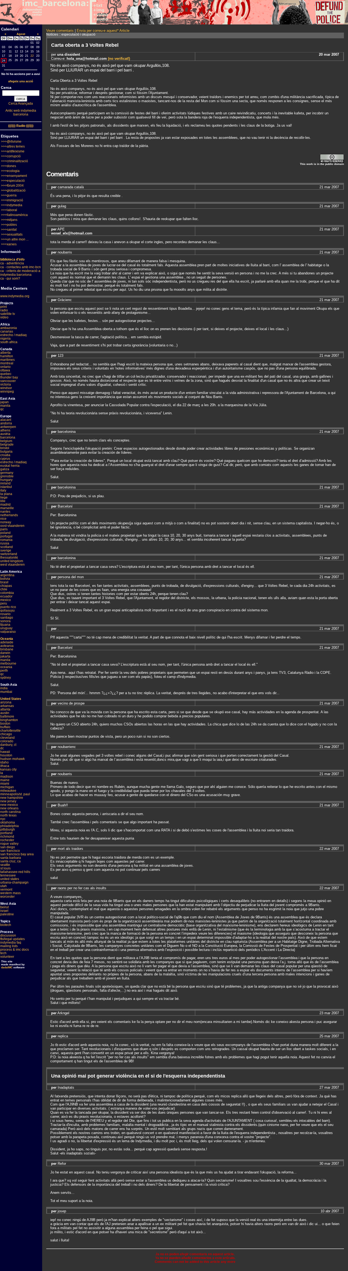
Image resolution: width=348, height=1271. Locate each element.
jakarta (5, 656)
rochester (7, 840)
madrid (5, 504)
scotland (6, 547)
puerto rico (8, 607)
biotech (5, 925)
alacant (5, 420)
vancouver (8, 381)
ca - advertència (12, 263)
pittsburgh (7, 829)
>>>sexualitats (12, 234)
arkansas (7, 706)
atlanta (5, 709)
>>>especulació (13, 181)
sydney (5, 678)
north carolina (10, 812)
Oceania (6, 639)
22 (32, 55)
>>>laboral (9, 210)
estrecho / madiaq (13, 335)
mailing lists (9, 946)
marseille (7, 508)
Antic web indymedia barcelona (20, 112)
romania (6, 540)
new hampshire (11, 798)
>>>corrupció (11, 156)
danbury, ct (8, 745)
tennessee (8, 875)
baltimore (7, 716)
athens (5, 430)
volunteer (7, 957)
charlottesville (10, 730)
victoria (5, 384)
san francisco (10, 851)
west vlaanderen (12, 564)
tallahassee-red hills (15, 872)
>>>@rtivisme (11, 141)
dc (2, 748)
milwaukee (8, 791)
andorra (6, 423)
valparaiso (8, 632)
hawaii (5, 752)
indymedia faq (10, 942)
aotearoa (7, 646)
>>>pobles (9, 225)
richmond (7, 836)
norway (5, 522)
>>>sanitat (9, 229)
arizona (5, 702)
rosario (5, 614)
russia (4, 543)
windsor (6, 388)
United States (10, 699)
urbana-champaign (14, 882)
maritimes (7, 360)
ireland (5, 483)
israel (4, 911)
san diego (7, 847)
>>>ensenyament (14, 176)
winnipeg (7, 391)
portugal (6, 536)
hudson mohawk (12, 759)
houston (6, 755)
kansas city (8, 769)
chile (3, 589)
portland (6, 833)
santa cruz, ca (10, 861)
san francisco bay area (17, 854)
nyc (2, 819)
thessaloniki (9, 557)
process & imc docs (14, 949)
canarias (6, 331)
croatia (5, 455)
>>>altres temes (13, 146)
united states (9, 879)
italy (3, 490)
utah (3, 886)
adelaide (6, 642)
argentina (7, 575)
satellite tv (7, 314)
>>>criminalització (14, 161)
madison (6, 776)
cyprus (5, 459)
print (3, 307)
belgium (6, 441)
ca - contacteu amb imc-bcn (20, 267)
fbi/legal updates (12, 939)
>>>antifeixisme (12, 151)
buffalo (5, 727)
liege (4, 497)
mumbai (6, 692)
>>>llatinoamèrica (14, 215)
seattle (5, 865)
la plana (6, 494)
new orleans (9, 808)
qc (2, 409)
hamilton (6, 356)
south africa (8, 342)
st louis (5, 868)
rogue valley (9, 844)
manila (5, 406)
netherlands (9, 515)
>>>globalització (13, 190)
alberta (5, 353)
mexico (5, 600)
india (4, 688)
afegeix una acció (20, 81)
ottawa (5, 370)
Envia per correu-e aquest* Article (103, 31)
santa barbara (10, 858)
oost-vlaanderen (12, 526)
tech (3, 953)
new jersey (8, 801)
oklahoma (7, 822)
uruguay (6, 628)
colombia (7, 593)
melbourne (8, 663)
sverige (5, 550)
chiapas (6, 586)
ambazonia (8, 328)
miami (4, 783)
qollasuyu (7, 610)
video (4, 317)
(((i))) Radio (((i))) (20, 126)
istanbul (6, 487)
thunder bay (9, 377)
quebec (5, 374)
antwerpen (8, 427)
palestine (7, 914)
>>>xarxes (9, 244)
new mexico (9, 805)
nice (3, 519)
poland (5, 533)
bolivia (5, 579)
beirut (4, 907)
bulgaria (6, 451)
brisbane (6, 649)
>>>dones (8, 166)
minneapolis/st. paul (15, 794)
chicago (6, 734)
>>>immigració (12, 200)
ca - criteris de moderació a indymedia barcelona (20, 273)
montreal (6, 363)
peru (3, 603)
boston (5, 723)
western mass (10, 893)
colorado (6, 741)
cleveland (7, 738)
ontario (5, 367)
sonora (5, 621)
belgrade (7, 444)
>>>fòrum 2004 (12, 185)
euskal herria (10, 466)
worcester (7, 897)
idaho (4, 762)
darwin (5, 653)
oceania (6, 667)
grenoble (7, 476)
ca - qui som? (10, 278)
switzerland (8, 554)
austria (5, 434)
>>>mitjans (9, 220)
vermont (6, 889)
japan (4, 402)
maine (5, 780)
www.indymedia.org (14, 296)
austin (4, 713)
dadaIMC (7, 967)
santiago (6, 617)
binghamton (9, 720)
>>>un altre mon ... (15, 239)
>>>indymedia (11, 205)
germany (6, 473)
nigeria (5, 338)
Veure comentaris (60, 31)
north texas (8, 815)
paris (4, 529)
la (1, 773)
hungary (6, 480)
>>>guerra (9, 195)
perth (4, 670)
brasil (4, 582)
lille (2, 501)
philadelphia (9, 826)
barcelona (7, 437)
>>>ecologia (10, 171)
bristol (4, 448)
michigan (7, 787)
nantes (5, 512)
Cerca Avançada (20, 103)
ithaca (4, 766)
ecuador (6, 596)
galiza (4, 469)
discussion (8, 935)
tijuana (5, 625)
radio (4, 310)
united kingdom (11, 561)
